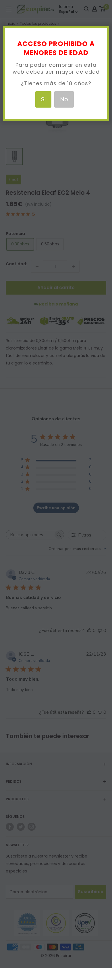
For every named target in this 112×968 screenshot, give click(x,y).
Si (43, 99)
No (64, 99)
